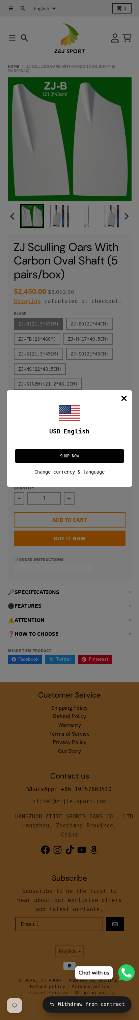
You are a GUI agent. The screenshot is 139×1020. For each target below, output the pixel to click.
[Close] (124, 398)
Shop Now (69, 456)
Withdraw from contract (91, 1004)
